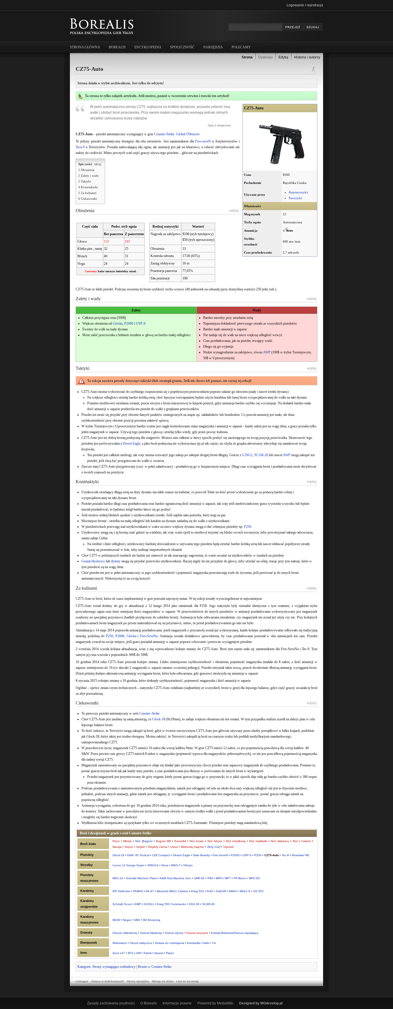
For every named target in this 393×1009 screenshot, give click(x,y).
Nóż (137, 841)
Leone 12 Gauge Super (128, 865)
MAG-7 (175, 865)
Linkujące (82, 981)
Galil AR (221, 891)
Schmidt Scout (122, 904)
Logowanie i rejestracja (305, 5)
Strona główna (85, 47)
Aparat (158, 953)
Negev (127, 920)
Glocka (118, 323)
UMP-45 (199, 878)
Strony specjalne (138, 981)
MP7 (228, 878)
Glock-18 (158, 719)
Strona (247, 57)
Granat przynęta (197, 932)
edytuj (234, 211)
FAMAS (138, 891)
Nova (164, 865)
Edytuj (283, 57)
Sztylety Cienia (157, 846)
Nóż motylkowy (236, 841)
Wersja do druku (162, 981)
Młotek (127, 841)
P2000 (128, 323)
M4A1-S (245, 891)
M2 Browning (151, 920)
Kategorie (84, 967)
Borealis (117, 47)
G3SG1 (247, 455)
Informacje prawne (177, 1003)
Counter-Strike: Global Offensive (177, 134)
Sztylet (140, 846)
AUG (210, 891)
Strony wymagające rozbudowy (114, 967)
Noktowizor (119, 943)
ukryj (97, 164)
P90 (210, 878)
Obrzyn (188, 865)
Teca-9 (80, 147)
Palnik (148, 953)
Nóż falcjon (214, 841)
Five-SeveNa (149, 636)
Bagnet (147, 841)
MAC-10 (117, 878)
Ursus (174, 846)
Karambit (180, 841)
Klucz (116, 841)
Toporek (228, 846)
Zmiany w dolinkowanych (107, 981)
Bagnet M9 (163, 841)
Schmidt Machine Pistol (141, 878)
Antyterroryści (298, 192)
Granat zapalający (246, 932)
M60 (137, 920)
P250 (247, 527)
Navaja (117, 846)
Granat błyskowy (93, 561)
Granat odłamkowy (124, 932)
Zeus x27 (118, 953)
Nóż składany (280, 841)
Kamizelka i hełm (198, 943)
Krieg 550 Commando (171, 904)
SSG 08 (194, 904)
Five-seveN (203, 141)
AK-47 (150, 891)
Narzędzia (213, 47)
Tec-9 (285, 855)
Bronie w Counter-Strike (154, 967)
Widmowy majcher (192, 846)
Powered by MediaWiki (215, 1003)
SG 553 (258, 891)
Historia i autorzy (307, 57)
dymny (116, 561)
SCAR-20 (261, 455)
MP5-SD (254, 878)
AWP (266, 352)
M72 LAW (134, 953)
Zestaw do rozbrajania (169, 943)
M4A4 (233, 891)
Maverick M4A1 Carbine (172, 891)
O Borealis (148, 1003)
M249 (116, 920)
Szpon (129, 846)
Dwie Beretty (201, 855)
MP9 (219, 878)
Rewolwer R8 (300, 855)
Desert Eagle (131, 443)
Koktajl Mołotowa (222, 932)
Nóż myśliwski (258, 841)
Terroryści (295, 198)
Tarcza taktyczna (141, 943)
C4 (214, 943)
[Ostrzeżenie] (81, 382)
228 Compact (161, 855)
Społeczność (182, 47)
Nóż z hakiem (302, 841)
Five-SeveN (220, 855)
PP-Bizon (240, 878)
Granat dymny (174, 932)
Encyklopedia (147, 47)
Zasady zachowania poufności (111, 1003)
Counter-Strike (149, 713)
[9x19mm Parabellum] (288, 230)
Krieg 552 (197, 891)
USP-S (141, 323)
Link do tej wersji (187, 981)
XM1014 (153, 865)
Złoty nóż (213, 846)
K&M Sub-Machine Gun (175, 878)
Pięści (170, 953)
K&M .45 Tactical (138, 855)
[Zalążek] (80, 98)
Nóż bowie (197, 841)
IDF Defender (121, 891)
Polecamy (241, 47)
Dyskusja (265, 57)
